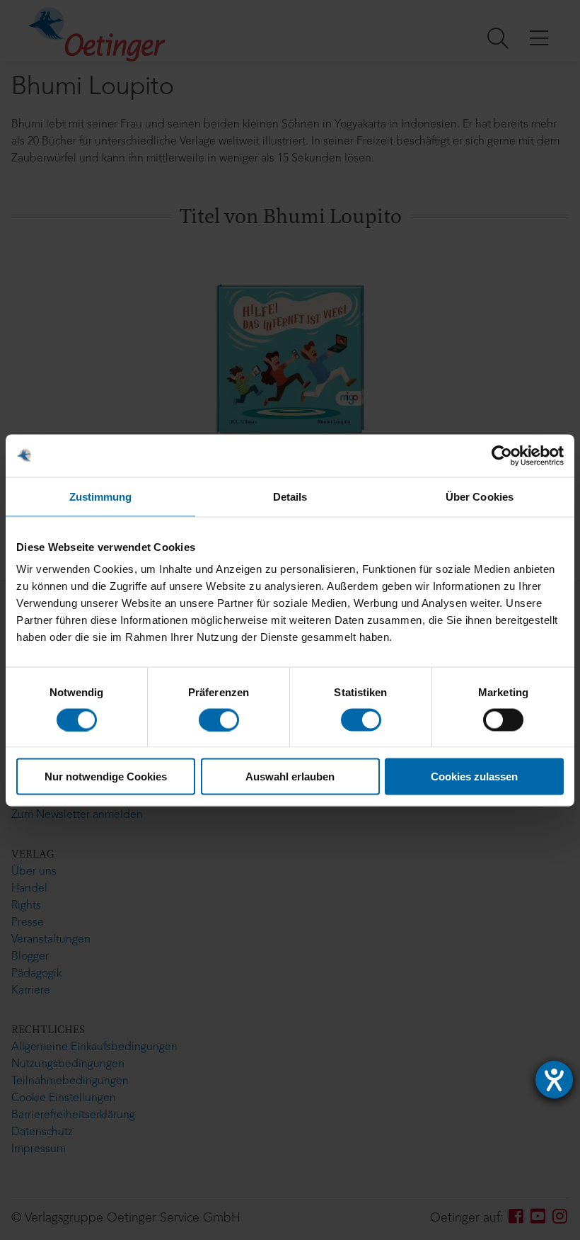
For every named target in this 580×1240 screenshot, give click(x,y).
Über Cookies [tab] (480, 496)
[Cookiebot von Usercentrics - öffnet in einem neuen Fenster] (502, 455)
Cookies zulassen (474, 776)
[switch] (219, 719)
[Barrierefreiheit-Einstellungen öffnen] (554, 1079)
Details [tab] (290, 496)
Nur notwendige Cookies (106, 776)
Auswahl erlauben (290, 776)
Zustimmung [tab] (100, 496)
